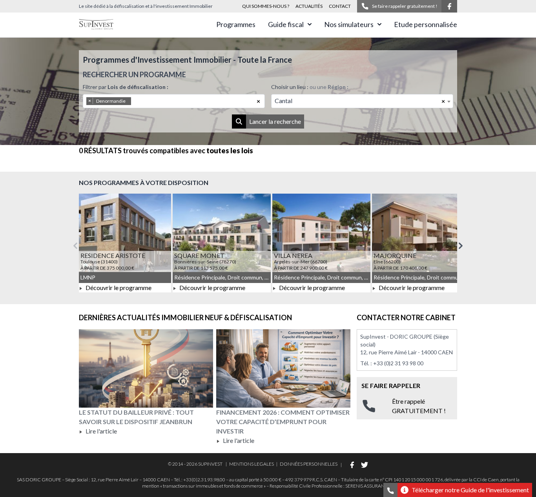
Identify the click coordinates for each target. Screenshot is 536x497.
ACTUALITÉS (309, 6)
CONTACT (340, 6)
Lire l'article (100, 431)
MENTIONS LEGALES (251, 464)
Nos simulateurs (349, 24)
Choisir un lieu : (309, 86)
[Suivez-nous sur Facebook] (449, 6)
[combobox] (174, 101)
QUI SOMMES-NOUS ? (265, 6)
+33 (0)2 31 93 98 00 (398, 363)
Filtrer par (125, 86)
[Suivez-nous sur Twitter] (364, 465)
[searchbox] (143, 101)
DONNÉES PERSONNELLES (308, 464)
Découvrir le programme (117, 287)
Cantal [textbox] (283, 100)
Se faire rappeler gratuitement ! (405, 6)
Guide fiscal (286, 24)
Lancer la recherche (275, 121)
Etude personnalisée (425, 24)
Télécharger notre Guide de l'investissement (470, 489)
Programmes (235, 24)
